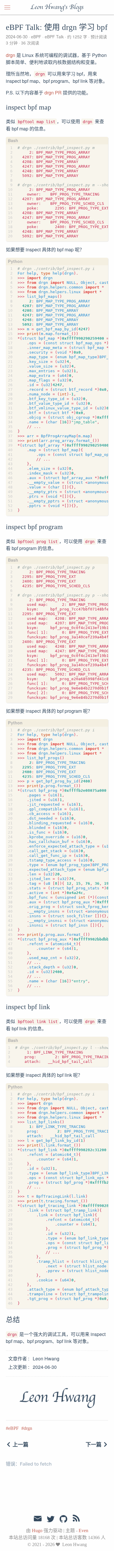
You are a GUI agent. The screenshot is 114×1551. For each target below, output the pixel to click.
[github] (63, 1519)
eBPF (36, 37)
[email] (37, 1518)
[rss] (76, 1519)
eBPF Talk (54, 37)
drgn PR (53, 92)
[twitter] (50, 1519)
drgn (10, 55)
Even (83, 1530)
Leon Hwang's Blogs (57, 7)
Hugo (37, 1530)
